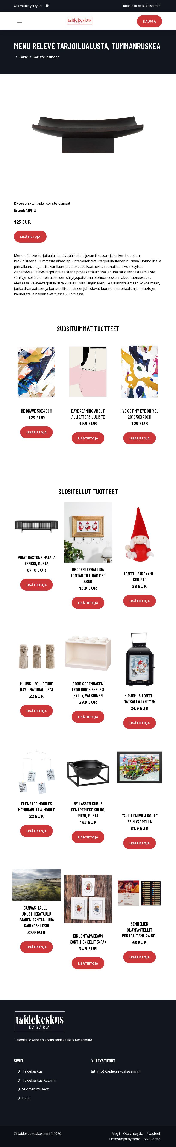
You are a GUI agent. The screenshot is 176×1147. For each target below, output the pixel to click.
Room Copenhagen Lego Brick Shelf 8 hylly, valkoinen (88, 689)
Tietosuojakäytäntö (124, 1138)
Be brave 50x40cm (36, 410)
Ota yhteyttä (133, 1133)
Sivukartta (152, 1138)
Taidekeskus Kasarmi (39, 1080)
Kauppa (149, 21)
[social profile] (47, 6)
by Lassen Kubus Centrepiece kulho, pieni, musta (88, 809)
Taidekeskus (32, 1071)
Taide (23, 57)
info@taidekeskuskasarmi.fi (141, 6)
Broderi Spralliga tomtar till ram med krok (88, 575)
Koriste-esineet (46, 57)
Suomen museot (35, 1089)
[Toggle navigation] (20, 21)
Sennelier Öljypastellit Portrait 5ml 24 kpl (139, 929)
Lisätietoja (30, 236)
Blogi (26, 1098)
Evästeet (153, 1133)
